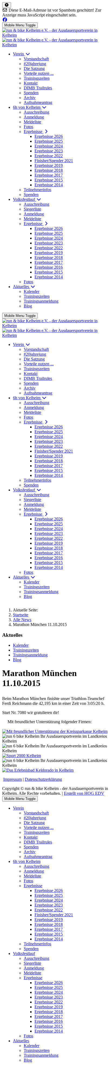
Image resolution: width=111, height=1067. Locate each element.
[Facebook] (5, 20)
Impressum (12, 779)
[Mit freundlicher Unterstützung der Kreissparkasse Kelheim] (54, 731)
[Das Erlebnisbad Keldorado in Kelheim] (38, 770)
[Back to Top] (6, 5)
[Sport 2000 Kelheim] (21, 755)
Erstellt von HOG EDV (84, 793)
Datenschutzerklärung (43, 779)
